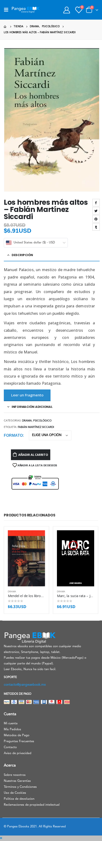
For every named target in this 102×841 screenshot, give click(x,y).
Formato (13, 435)
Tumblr (96, 227)
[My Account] (66, 9)
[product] (26, 558)
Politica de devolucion (19, 798)
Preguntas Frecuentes (19, 741)
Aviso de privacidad (17, 753)
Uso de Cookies (15, 792)
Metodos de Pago (16, 735)
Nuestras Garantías (17, 781)
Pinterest (96, 219)
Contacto (10, 747)
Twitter (96, 211)
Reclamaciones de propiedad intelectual (32, 804)
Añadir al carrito (33, 454)
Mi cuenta (11, 723)
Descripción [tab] (22, 255)
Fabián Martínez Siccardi (36, 427)
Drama (27, 421)
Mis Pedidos (12, 729)
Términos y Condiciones (20, 786)
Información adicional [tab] (32, 407)
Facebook (96, 202)
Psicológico (42, 421)
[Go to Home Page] (5, 27)
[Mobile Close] (1, 838)
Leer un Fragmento (27, 395)
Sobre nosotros (15, 775)
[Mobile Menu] (7, 9)
